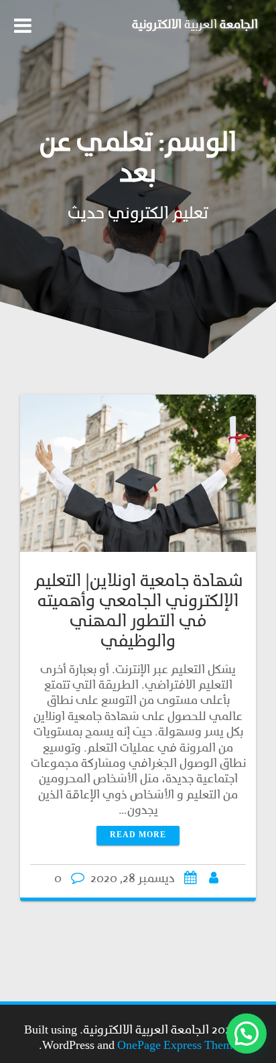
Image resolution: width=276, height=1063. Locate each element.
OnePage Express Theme (177, 1046)
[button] (246, 1033)
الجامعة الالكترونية (195, 25)
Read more (138, 835)
